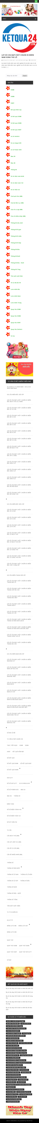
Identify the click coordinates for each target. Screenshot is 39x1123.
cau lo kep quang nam (13, 1031)
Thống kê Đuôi (15, 256)
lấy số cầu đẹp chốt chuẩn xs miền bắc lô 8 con (19, 525)
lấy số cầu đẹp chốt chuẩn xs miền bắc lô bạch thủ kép (19, 541)
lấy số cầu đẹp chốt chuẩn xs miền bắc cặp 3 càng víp (19, 564)
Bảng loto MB (11, 925)
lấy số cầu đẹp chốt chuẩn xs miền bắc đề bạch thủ (19, 447)
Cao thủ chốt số (25, 1023)
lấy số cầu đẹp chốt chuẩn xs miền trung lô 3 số (19, 612)
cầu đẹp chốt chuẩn (12, 1070)
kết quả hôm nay (16, 109)
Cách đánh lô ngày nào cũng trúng (16, 1050)
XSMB (12, 90)
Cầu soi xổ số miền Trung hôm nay (16, 1060)
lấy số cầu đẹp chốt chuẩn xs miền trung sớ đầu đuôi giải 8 (19, 620)
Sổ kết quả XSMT (16, 129)
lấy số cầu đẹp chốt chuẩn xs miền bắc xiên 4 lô (19, 477)
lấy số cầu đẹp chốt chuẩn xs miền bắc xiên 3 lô (19, 470)
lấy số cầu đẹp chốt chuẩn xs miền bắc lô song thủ (19, 549)
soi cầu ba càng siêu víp (23, 1092)
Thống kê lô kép (16, 243)
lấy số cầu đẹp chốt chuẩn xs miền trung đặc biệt (19, 596)
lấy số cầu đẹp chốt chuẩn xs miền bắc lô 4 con (19, 510)
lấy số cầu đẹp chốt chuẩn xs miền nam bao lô (19, 660)
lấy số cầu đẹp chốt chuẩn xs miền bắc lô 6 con (19, 518)
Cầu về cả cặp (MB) (16, 209)
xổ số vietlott (15, 136)
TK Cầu (9, 830)
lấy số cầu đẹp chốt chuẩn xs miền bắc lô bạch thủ (19, 533)
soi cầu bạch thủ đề (25, 1094)
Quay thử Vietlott (16, 329)
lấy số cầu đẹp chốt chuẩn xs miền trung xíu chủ (19, 643)
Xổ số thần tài (15, 189)
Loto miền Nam (16, 296)
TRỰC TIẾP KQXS (12, 745)
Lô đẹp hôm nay (23, 1079)
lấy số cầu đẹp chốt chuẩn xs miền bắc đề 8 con (19, 431)
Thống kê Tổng (15, 269)
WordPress (29, 1120)
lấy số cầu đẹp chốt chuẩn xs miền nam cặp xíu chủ (19, 668)
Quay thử (10, 940)
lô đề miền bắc (11, 1082)
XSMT (12, 103)
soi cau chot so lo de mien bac (15, 1089)
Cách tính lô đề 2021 (25, 1043)
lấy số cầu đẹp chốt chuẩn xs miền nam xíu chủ (19, 721)
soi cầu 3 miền (11, 1092)
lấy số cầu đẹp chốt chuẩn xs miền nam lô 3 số (19, 691)
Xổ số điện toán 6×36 (14, 809)
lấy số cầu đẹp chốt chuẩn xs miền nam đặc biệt (19, 675)
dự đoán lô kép (26, 1072)
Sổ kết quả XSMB (16, 116)
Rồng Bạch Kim (11, 1087)
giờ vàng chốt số (11, 1079)
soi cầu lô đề (22, 1096)
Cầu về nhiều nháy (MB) (18, 216)
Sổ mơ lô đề (11, 732)
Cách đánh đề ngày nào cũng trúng (16, 1053)
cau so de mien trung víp (13, 1033)
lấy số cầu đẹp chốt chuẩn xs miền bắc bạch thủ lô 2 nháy (19, 400)
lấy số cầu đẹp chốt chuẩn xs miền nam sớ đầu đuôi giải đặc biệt (19, 706)
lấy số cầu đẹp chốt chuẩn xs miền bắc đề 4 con (19, 416)
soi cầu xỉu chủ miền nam (13, 1099)
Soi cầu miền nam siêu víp (15, 654)
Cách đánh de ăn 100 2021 (14, 1048)
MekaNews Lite (15, 1120)
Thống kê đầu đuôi (17, 223)
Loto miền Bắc (15, 289)
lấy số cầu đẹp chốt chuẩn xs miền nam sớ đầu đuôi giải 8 (19, 698)
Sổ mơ (13, 336)
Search (25, 75)
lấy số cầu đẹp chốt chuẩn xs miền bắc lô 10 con (19, 408)
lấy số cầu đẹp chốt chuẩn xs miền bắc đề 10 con (19, 439)
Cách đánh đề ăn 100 (12, 1055)
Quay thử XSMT (16, 322)
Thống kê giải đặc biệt (13, 1101)
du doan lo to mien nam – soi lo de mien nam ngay (19, 387)
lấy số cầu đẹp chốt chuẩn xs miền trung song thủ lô (19, 635)
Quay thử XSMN (16, 316)
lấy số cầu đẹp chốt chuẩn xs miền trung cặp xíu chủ (19, 589)
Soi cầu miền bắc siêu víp (15, 394)
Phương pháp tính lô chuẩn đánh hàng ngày (18, 1084)
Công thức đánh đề (26, 1055)
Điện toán (10, 804)
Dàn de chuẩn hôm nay (13, 1072)
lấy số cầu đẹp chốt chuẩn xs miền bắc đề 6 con (19, 424)
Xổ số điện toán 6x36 (17, 176)
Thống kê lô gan (16, 229)
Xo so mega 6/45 (16, 143)
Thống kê (14, 169)
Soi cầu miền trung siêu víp (16, 575)
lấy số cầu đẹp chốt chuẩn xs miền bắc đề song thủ (19, 493)
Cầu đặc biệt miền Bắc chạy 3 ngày (16, 1067)
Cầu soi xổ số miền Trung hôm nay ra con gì (18, 1062)
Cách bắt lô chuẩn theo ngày (14, 1040)
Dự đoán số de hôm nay (13, 1074)
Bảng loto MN (11, 932)
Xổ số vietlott (12, 783)
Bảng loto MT (23, 925)
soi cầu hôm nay (11, 1096)
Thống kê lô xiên (16, 236)
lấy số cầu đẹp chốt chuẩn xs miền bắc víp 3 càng (19, 454)
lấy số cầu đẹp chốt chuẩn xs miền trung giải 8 (19, 604)
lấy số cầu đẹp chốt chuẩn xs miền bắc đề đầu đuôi (19, 485)
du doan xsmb (24, 1070)
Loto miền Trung (16, 302)
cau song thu (26, 1033)
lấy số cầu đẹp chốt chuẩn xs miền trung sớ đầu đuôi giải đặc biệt (19, 627)
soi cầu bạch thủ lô (12, 1094)
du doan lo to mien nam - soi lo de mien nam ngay (15, 60)
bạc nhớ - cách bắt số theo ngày (15, 1021)
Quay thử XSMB (16, 309)
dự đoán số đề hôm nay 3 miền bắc (16, 1077)
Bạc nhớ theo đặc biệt (13, 1023)
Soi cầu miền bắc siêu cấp (15, 504)
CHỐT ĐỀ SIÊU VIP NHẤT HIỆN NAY (15, 1035)
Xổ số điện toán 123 (17, 183)
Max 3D (13, 156)
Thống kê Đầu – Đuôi (17, 263)
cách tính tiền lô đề (12, 1045)
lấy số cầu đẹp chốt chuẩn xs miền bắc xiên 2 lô (19, 462)
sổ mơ (9, 960)
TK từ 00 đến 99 (16, 282)
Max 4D (13, 163)
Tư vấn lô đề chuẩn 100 (15, 739)
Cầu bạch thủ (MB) (16, 196)
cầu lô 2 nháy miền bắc (13, 1057)
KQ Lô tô (10, 920)
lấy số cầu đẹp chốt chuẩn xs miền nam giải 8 (19, 683)
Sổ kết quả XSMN (16, 123)
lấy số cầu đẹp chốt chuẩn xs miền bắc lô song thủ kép (19, 556)
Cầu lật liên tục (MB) (17, 203)
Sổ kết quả (10, 758)
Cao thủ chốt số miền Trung (14, 1026)
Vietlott (10, 777)
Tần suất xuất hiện (17, 276)
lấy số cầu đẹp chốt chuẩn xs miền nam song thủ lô (18, 56)
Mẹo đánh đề (21, 1082)
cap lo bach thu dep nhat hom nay (16, 1028)
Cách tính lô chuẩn (12, 1043)
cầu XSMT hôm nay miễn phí (14, 1065)
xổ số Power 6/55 (16, 149)
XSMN (12, 96)
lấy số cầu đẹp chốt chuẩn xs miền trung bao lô (19, 581)
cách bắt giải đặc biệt (12, 1038)
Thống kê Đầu (15, 249)
